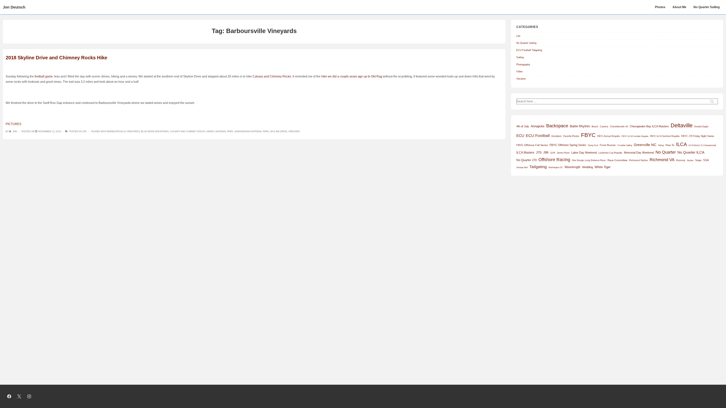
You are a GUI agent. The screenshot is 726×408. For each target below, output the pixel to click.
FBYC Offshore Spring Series (568, 145)
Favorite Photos (571, 136)
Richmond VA (662, 159)
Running (680, 160)
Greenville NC (645, 145)
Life (84, 131)
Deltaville (682, 125)
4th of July (522, 126)
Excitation (556, 136)
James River (563, 152)
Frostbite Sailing (624, 145)
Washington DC (555, 167)
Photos (660, 7)
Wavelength (572, 167)
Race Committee (617, 160)
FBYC (588, 135)
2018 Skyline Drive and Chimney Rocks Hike (56, 57)
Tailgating (538, 167)
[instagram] (29, 396)
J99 (545, 152)
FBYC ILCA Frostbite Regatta (634, 136)
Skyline (690, 160)
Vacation (521, 78)
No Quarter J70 (526, 160)
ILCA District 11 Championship (702, 145)
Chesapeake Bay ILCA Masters (649, 126)
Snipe (698, 160)
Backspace (557, 125)
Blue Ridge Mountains (155, 131)
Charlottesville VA (619, 126)
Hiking (210, 131)
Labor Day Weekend (584, 152)
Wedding (587, 167)
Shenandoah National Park (251, 131)
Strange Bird (522, 167)
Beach (595, 126)
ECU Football (538, 135)
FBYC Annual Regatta (608, 136)
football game (44, 76)
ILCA (681, 144)
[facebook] (9, 396)
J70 (538, 152)
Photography (523, 64)
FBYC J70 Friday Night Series (697, 136)
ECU (520, 136)
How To (670, 145)
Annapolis (537, 126)
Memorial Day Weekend (639, 152)
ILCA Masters (525, 152)
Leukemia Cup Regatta (610, 153)
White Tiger (603, 167)
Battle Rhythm (580, 126)
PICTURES (13, 124)
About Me (679, 7)
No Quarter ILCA (690, 152)
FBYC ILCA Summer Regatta (664, 136)
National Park (224, 131)
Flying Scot (593, 145)
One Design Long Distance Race (589, 160)
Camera (604, 126)
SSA (706, 160)
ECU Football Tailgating (529, 50)
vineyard (294, 131)
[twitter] (19, 396)
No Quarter (665, 152)
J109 (552, 152)
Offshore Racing (554, 159)
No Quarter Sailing (706, 7)
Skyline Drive (278, 131)
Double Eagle (701, 126)
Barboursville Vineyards (123, 131)
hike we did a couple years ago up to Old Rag (351, 76)
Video (519, 71)
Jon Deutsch (14, 7)
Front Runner (608, 145)
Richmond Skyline (638, 160)
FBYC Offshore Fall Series (532, 145)
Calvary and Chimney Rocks (272, 76)
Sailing (520, 57)
